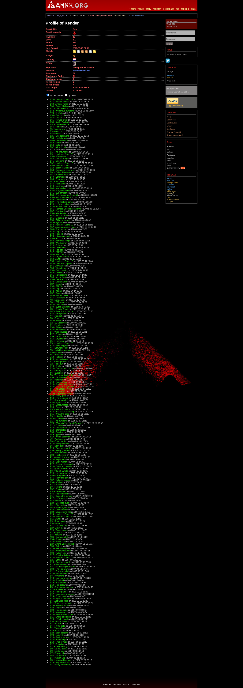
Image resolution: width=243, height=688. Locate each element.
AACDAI (170, 181)
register (157, 9)
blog (183, 168)
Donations (171, 120)
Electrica (125, 684)
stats (193, 9)
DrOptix (170, 201)
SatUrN (170, 77)
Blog (169, 117)
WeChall (116, 684)
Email (169, 126)
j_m (168, 197)
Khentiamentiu (173, 199)
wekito (169, 189)
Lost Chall (135, 684)
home (133, 9)
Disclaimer (171, 129)
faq (177, 9)
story (148, 9)
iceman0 (170, 193)
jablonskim (171, 191)
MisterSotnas (172, 195)
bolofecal (171, 187)
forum (141, 9)
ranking (185, 9)
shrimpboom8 (172, 183)
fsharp (169, 178)
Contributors (172, 123)
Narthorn (170, 75)
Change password (175, 135)
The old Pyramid (174, 132)
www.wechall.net (81, 70)
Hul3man (170, 185)
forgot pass (168, 9)
